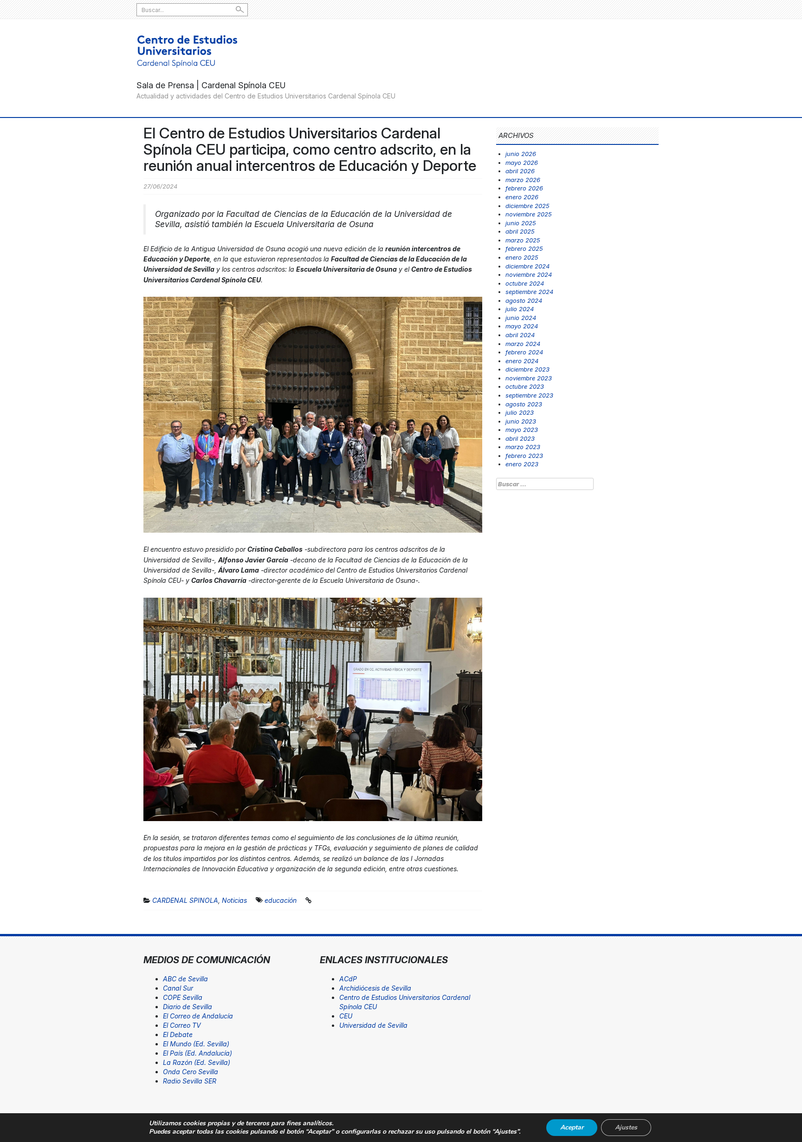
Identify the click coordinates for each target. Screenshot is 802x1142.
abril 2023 (520, 438)
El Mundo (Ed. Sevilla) (196, 1044)
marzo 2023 (522, 446)
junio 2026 (520, 153)
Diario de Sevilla (187, 1007)
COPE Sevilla (182, 997)
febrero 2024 (524, 352)
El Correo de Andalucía (198, 1016)
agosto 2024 (523, 300)
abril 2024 (520, 335)
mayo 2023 (521, 429)
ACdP (348, 979)
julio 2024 (519, 309)
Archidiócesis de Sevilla (375, 988)
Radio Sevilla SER (189, 1081)
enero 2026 (521, 197)
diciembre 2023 (527, 369)
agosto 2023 (523, 404)
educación (281, 900)
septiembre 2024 (529, 291)
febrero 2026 (524, 188)
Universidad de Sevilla (373, 1025)
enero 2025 (521, 257)
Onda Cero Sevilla (190, 1072)
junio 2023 (520, 421)
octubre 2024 (524, 283)
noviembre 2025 (528, 214)
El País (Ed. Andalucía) (197, 1053)
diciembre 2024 (527, 266)
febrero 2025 (524, 248)
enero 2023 (521, 464)
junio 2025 (520, 223)
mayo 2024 (521, 326)
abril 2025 (520, 231)
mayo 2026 (521, 162)
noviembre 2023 (528, 378)
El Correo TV (182, 1025)
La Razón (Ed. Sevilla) (196, 1062)
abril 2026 (520, 171)
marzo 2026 (522, 179)
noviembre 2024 (528, 274)
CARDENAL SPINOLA (185, 900)
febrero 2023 (524, 455)
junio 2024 (520, 317)
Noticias (234, 900)
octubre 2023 (524, 386)
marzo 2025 (522, 240)
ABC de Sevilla (185, 979)
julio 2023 (519, 412)
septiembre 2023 (529, 395)
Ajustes (626, 1127)
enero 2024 (521, 361)
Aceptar (571, 1127)
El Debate (178, 1034)
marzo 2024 (522, 343)
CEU (345, 1016)
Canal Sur (178, 988)
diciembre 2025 (527, 205)
